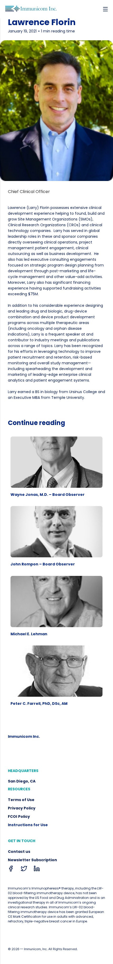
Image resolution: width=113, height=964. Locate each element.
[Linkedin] (37, 870)
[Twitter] (24, 870)
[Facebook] (11, 870)
